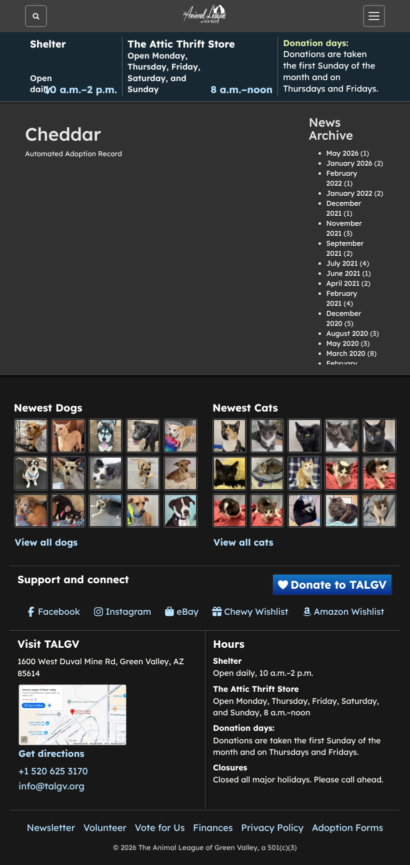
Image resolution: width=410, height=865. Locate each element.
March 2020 (346, 353)
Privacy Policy (272, 827)
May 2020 (342, 343)
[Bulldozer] (267, 511)
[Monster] (267, 435)
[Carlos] (143, 435)
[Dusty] (105, 511)
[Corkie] (181, 473)
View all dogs (46, 542)
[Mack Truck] (379, 473)
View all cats (244, 542)
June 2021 (343, 273)
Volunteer (105, 827)
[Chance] (31, 473)
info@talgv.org (51, 786)
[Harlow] (305, 511)
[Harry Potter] (229, 473)
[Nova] (305, 435)
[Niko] (143, 511)
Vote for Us (160, 827)
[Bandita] (105, 435)
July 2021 (342, 263)
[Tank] (341, 473)
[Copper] (31, 435)
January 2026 (349, 163)
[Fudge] (341, 511)
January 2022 (349, 193)
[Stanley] (181, 511)
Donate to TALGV (338, 585)
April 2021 (343, 283)
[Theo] (143, 473)
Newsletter (51, 827)
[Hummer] (229, 511)
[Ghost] (68, 435)
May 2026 (342, 153)
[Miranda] (68, 511)
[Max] (105, 473)
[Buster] (68, 473)
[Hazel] (229, 435)
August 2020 (347, 333)
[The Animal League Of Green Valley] (205, 14)
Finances (213, 827)
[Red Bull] (341, 435)
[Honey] (181, 435)
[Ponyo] (31, 511)
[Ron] (305, 473)
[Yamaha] (379, 511)
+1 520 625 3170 (53, 771)
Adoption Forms (348, 827)
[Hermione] (267, 473)
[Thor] (379, 435)
